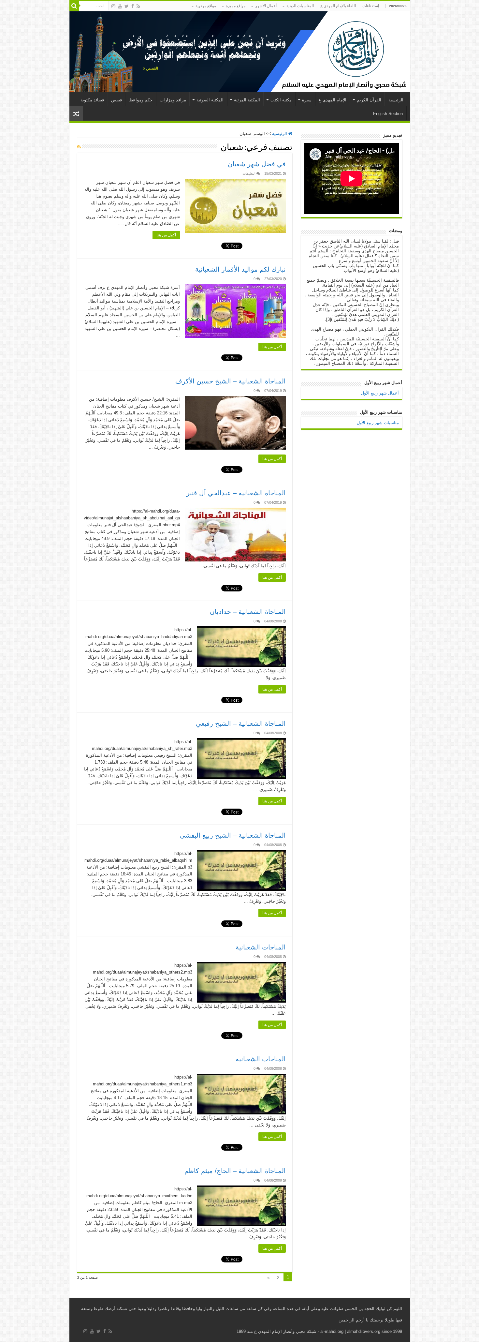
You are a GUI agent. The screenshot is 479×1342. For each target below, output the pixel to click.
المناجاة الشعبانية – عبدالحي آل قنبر (236, 493)
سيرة (307, 99)
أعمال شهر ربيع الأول (380, 393)
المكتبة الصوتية (210, 99)
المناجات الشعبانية (261, 947)
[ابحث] (74, 6)
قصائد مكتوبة (92, 99)
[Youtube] (120, 6)
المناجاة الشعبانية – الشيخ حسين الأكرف (230, 381)
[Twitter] (126, 6)
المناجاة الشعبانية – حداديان (248, 611)
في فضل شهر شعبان (257, 164)
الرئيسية (395, 99)
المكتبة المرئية (247, 99)
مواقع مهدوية (206, 6)
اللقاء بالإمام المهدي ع (338, 6)
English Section (388, 113)
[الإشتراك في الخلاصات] (79, 146)
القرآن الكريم (369, 99)
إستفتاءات (370, 6)
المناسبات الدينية (300, 6)
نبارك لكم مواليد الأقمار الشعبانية (240, 269)
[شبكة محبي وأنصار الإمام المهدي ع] (239, 51)
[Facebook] (133, 6)
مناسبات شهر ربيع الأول (378, 422)
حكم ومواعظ (140, 99)
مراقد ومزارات (173, 99)
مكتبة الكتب (281, 99)
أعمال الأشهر (266, 6)
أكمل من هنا (166, 235)
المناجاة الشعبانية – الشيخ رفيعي (241, 723)
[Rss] (138, 6)
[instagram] (113, 6)
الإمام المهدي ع (332, 99)
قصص (116, 99)
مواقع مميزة (235, 6)
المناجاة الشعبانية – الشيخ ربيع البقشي (233, 835)
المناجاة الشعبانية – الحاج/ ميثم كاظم (235, 1170)
